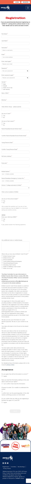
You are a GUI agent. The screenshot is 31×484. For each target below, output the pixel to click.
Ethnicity (4, 100)
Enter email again (7, 61)
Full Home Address (7, 156)
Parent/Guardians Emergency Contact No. (13, 178)
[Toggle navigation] (28, 7)
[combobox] (3, 174)
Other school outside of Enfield (10, 192)
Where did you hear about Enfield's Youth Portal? (15, 254)
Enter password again (8, 75)
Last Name (5, 41)
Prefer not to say (7, 87)
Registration (6, 466)
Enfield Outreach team (9, 256)
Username (5, 47)
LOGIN (17, 2)
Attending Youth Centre (9, 265)
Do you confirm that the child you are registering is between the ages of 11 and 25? (15, 399)
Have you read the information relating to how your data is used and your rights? (15, 380)
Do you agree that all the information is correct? (15, 374)
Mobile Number (6, 171)
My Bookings (21, 466)
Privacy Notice (7, 468)
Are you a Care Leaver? (8, 121)
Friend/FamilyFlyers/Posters (10, 263)
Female (5, 86)
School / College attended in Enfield (12, 185)
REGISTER (25, 2)
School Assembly (7, 259)
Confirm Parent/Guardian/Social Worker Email (14, 135)
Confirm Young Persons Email (10, 149)
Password (4, 68)
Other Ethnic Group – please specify (11, 106)
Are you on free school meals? (10, 199)
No (4, 117)
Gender (4, 82)
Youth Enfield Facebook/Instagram (12, 261)
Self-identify (6, 89)
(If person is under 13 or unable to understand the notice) (15, 388)
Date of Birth (5, 93)
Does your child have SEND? (9, 217)
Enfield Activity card (8, 258)
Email (3, 54)
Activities (13, 466)
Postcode (4, 163)
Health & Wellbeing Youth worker (12, 266)
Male (4, 84)
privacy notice (10, 365)
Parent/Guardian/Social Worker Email (12, 129)
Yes (4, 115)
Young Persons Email (7, 142)
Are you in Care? (6, 113)
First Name (5, 34)
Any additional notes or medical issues (12, 240)
